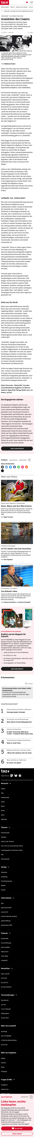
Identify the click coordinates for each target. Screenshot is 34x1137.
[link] (5, 7)
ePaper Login (5, 1093)
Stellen (3, 885)
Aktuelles (4, 872)
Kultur (3, 802)
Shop (2, 1067)
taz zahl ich (4, 912)
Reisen (3, 1058)
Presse (3, 890)
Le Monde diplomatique (9, 1040)
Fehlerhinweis (23, 460)
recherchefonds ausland (9, 916)
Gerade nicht (24, 1097)
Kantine (3, 1063)
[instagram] (20, 776)
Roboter (3, 837)
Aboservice (4, 1089)
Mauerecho (4, 952)
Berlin (3, 810)
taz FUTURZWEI (6, 1036)
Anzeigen (4, 1071)
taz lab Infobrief (6, 987)
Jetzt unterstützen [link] (17, 448)
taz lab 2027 (5, 1018)
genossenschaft (6, 907)
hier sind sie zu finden (9, 696)
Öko (2, 793)
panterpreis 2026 (6, 925)
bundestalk (4, 938)
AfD (2, 854)
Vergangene (5, 1013)
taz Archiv (4, 1045)
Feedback (4, 1085)
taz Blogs (4, 1031)
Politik (3, 789)
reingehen (4, 960)
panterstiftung (5, 921)
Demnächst (4, 1000)
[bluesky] (15, 776)
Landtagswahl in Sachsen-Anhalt (11, 850)
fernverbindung (6, 943)
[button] (31, 2)
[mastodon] (11, 776)
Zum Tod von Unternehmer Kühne (12, 846)
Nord (2, 815)
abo (2, 903)
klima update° (5, 947)
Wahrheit (4, 819)
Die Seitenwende (6, 881)
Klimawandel (5, 833)
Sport (3, 806)
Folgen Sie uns (5, 776)
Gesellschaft (5, 797)
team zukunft (5, 974)
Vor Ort (3, 1005)
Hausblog (4, 877)
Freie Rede (4, 956)
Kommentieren (13, 460)
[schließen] (31, 1097)
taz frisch (4, 978)
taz (5, 771)
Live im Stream (6, 1009)
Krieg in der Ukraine (7, 841)
